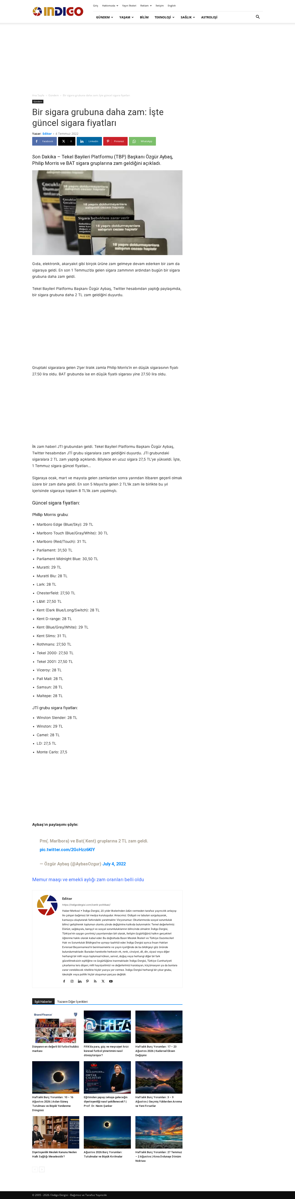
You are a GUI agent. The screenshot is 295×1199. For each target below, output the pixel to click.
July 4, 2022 (114, 863)
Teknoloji (163, 17)
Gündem (103, 17)
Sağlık (186, 17)
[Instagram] (73, 981)
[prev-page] (35, 1169)
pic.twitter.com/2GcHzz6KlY (67, 849)
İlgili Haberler (43, 1001)
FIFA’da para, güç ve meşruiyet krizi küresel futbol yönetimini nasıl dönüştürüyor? (106, 1051)
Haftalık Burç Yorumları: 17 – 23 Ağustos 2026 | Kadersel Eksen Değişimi (155, 1051)
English (172, 5)
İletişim (160, 5)
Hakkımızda (108, 5)
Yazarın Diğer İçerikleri (72, 1001)
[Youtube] (112, 981)
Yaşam (124, 17)
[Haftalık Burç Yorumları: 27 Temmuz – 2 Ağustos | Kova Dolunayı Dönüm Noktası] (158, 1132)
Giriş (95, 5)
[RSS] (96, 981)
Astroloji (209, 17)
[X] (104, 981)
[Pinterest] (89, 981)
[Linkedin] (81, 981)
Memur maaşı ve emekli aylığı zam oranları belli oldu (88, 879)
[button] (257, 17)
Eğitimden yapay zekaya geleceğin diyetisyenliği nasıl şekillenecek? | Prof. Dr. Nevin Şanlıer (105, 1101)
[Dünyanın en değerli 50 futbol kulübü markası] (55, 1027)
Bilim (144, 17)
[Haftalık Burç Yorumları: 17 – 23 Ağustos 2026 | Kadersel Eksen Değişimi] (158, 1027)
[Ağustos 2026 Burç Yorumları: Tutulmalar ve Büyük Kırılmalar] (107, 1132)
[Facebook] (65, 981)
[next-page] (41, 1169)
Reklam (144, 5)
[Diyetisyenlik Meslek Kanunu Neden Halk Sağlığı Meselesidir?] (55, 1132)
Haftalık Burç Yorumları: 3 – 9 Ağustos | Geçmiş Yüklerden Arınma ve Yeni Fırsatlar (158, 1101)
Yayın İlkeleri (129, 5)
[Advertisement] (147, 58)
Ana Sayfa (38, 95)
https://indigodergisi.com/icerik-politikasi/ (86, 904)
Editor (47, 134)
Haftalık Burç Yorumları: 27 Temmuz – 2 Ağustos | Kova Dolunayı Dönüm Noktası (158, 1156)
